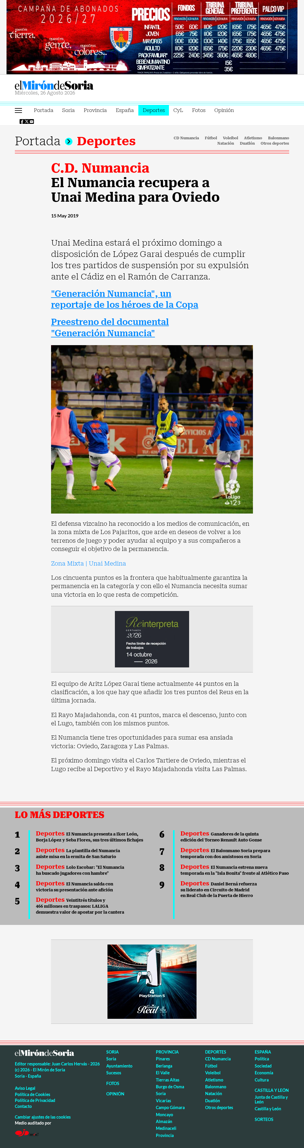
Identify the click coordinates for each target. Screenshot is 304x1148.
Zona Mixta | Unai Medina (88, 563)
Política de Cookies (32, 1094)
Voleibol (230, 138)
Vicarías (163, 1100)
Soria (68, 110)
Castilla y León (272, 1090)
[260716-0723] (152, 981)
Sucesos (113, 1072)
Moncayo (164, 1114)
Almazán (164, 1121)
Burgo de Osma (170, 1086)
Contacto (23, 1106)
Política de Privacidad (35, 1100)
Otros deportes (275, 143)
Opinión (224, 110)
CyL (178, 110)
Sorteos (264, 1119)
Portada (43, 110)
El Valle (163, 1072)
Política (262, 1058)
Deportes (154, 110)
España (125, 110)
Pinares (163, 1058)
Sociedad (263, 1065)
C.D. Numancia (100, 168)
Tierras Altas (167, 1079)
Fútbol (211, 138)
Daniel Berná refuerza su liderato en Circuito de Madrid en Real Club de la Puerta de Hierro (218, 890)
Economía (264, 1072)
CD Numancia (186, 138)
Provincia (95, 110)
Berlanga (164, 1065)
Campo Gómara (170, 1107)
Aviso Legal (25, 1088)
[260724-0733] (152, 36)
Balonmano (278, 138)
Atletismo (253, 138)
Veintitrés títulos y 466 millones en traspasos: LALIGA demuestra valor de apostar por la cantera (80, 906)
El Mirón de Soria (74, 85)
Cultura (262, 1079)
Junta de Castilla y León (271, 1099)
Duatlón (247, 143)
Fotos (198, 110)
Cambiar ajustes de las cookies (43, 1116)
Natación (225, 143)
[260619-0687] (152, 638)
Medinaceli (166, 1128)
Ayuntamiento (119, 1065)
